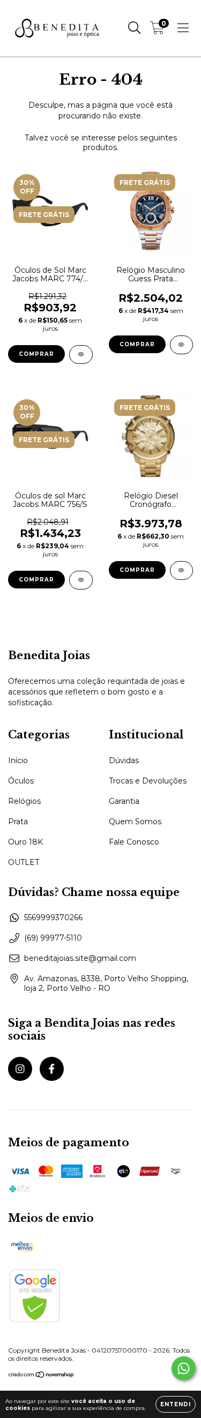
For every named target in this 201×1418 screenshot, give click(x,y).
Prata (18, 821)
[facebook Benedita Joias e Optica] (52, 1069)
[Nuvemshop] (41, 1376)
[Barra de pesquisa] (134, 27)
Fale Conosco (134, 842)
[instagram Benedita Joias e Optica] (20, 1069)
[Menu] (183, 27)
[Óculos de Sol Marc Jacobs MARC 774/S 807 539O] (81, 354)
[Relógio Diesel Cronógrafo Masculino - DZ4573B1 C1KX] (181, 570)
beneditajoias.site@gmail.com (80, 958)
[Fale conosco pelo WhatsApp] (184, 1368)
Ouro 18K (25, 842)
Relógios (24, 801)
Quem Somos (135, 821)
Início (18, 760)
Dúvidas (124, 760)
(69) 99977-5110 (53, 938)
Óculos (21, 781)
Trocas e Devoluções (148, 781)
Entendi (175, 1404)
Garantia (124, 801)
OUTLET (23, 862)
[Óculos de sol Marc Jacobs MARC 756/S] (81, 580)
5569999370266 (53, 917)
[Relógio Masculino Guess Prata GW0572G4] (181, 344)
